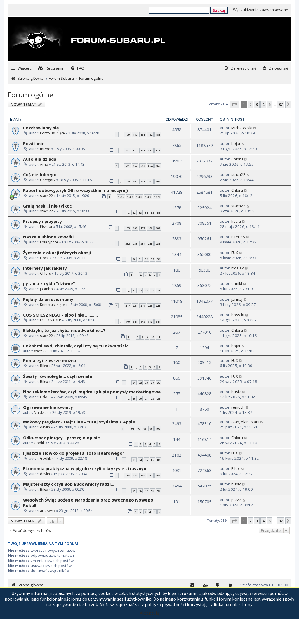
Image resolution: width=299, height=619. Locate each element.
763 (158, 181)
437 (127, 306)
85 (146, 460)
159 (135, 475)
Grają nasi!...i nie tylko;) (47, 206)
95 (134, 491)
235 (150, 243)
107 (142, 228)
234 (142, 243)
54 (146, 213)
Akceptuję (149, 613)
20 (140, 398)
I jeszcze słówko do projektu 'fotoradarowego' (73, 453)
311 (127, 150)
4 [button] (263, 104)
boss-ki (237, 314)
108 (150, 228)
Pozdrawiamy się (41, 128)
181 (142, 134)
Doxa (44, 257)
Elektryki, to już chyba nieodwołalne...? (64, 330)
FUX (234, 252)
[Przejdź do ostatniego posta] (255, 127)
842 (142, 322)
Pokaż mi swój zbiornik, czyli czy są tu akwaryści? (75, 346)
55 (152, 213)
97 (138, 428)
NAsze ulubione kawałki (48, 237)
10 (152, 337)
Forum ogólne (30, 94)
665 (158, 166)
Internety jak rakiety (45, 268)
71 (134, 290)
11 (158, 337)
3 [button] (257, 104)
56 (158, 213)
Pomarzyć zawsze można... (51, 360)
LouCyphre (49, 242)
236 (158, 243)
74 (152, 290)
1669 (148, 197)
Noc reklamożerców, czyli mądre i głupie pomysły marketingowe (92, 392)
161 (150, 475)
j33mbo (46, 288)
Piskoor (46, 226)
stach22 (238, 174)
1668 (139, 197)
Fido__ (45, 397)
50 (134, 259)
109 (158, 228)
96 (132, 428)
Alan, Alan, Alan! (245, 421)
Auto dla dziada (39, 159)
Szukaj (219, 10)
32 (140, 383)
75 (158, 290)
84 (140, 460)
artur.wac (47, 510)
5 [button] (270, 104)
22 (152, 398)
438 (135, 306)
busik (236, 391)
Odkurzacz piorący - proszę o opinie (61, 437)
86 (152, 460)
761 (142, 181)
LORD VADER (50, 320)
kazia (236, 221)
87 (158, 460)
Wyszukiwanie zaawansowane (260, 9)
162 (158, 475)
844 (158, 322)
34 (152, 383)
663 (142, 166)
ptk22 (236, 499)
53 (140, 213)
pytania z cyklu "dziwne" (49, 283)
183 (158, 134)
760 (135, 181)
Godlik (39, 442)
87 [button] (281, 104)
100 (158, 428)
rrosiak (237, 268)
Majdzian (41, 412)
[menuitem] (51, 68)
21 (146, 398)
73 (146, 290)
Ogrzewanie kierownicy (48, 407)
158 (127, 475)
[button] (234, 104)
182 (150, 134)
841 (135, 322)
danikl (236, 283)
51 (140, 259)
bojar (236, 143)
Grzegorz (47, 179)
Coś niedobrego (40, 174)
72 (140, 290)
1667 (130, 197)
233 (135, 243)
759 (127, 181)
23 (158, 398)
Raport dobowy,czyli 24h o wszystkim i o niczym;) (75, 190)
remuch (238, 407)
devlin (45, 427)
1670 (157, 197)
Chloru (237, 159)
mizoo (45, 148)
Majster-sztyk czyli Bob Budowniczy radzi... (68, 484)
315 (158, 150)
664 (150, 166)
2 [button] (250, 104)
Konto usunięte (52, 133)
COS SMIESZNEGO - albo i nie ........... (60, 315)
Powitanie (33, 143)
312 (135, 150)
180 (135, 134)
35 (158, 383)
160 (142, 475)
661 (127, 166)
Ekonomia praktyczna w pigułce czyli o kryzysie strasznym (85, 468)
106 (135, 228)
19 (134, 398)
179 (127, 134)
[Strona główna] (87, 40)
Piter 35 (238, 236)
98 (144, 428)
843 (150, 322)
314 (150, 150)
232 (127, 243)
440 (150, 306)
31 (134, 383)
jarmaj (236, 299)
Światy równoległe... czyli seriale (57, 376)
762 (150, 181)
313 (142, 150)
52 (134, 213)
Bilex (44, 365)
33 (146, 383)
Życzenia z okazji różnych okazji (57, 252)
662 (135, 166)
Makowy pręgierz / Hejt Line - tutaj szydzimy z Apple (79, 422)
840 (127, 322)
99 (151, 428)
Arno (44, 164)
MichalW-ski (241, 127)
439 (142, 306)
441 (158, 306)
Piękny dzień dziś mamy (48, 299)
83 (134, 460)
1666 (121, 197)
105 (127, 228)
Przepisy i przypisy (42, 221)
